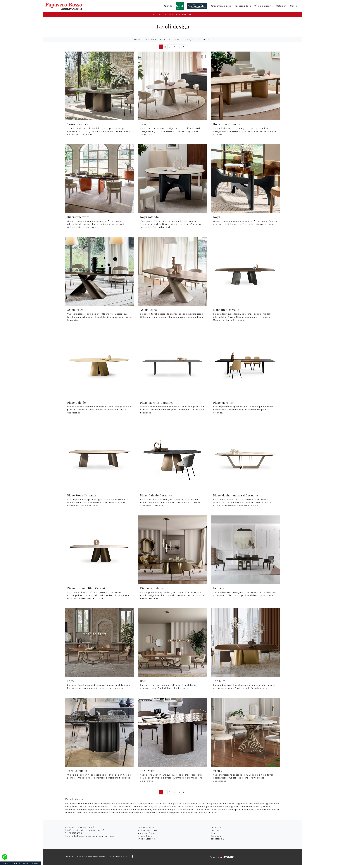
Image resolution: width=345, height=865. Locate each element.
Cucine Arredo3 (146, 827)
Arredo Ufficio (145, 836)
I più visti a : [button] (204, 39)
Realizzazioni (217, 838)
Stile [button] (177, 39)
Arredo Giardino (146, 838)
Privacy (4, 863)
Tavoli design (187, 14)
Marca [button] (137, 39)
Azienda (168, 6)
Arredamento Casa (221, 6)
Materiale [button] (165, 39)
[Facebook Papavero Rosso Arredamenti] (131, 856)
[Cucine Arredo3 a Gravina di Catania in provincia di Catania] (180, 6)
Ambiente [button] (151, 39)
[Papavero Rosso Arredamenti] (63, 6)
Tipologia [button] (188, 39)
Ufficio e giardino (263, 6)
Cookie (14, 863)
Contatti (294, 6)
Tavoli (178, 14)
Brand (214, 833)
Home (155, 14)
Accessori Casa (243, 6)
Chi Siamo (216, 827)
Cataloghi (281, 6)
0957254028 (75, 833)
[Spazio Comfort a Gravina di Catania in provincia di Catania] (197, 6)
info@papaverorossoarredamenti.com (93, 836)
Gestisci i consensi (30, 863)
